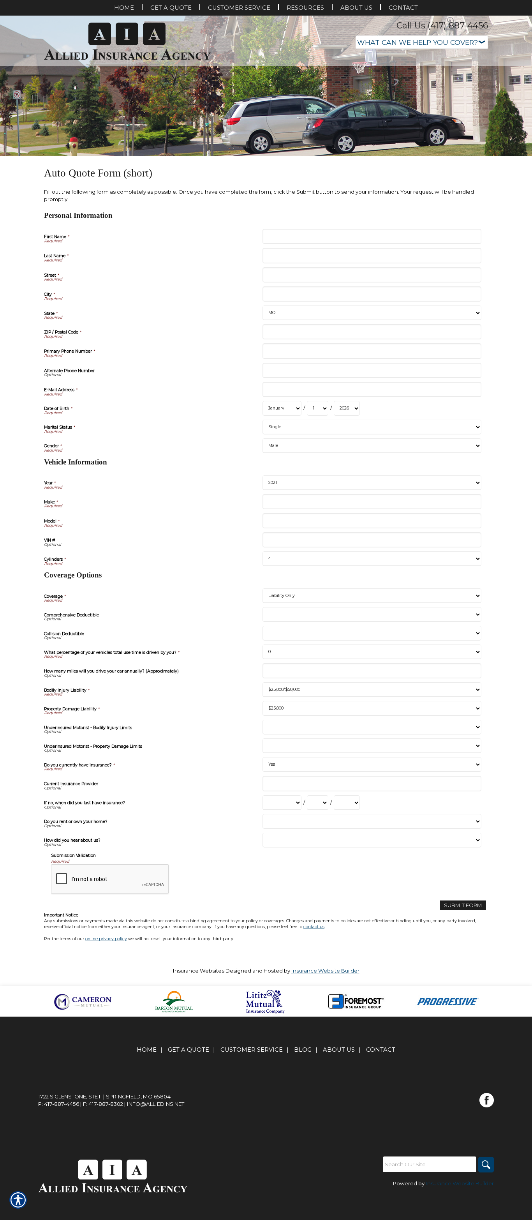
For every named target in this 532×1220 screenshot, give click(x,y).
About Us (339, 1049)
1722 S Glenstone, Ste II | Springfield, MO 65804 (104, 1096)
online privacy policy (106, 938)
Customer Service (251, 1049)
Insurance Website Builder (325, 971)
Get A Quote (188, 1049)
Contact (380, 1049)
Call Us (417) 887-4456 (442, 25)
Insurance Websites (198, 971)
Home (147, 1049)
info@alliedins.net (155, 1104)
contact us (313, 926)
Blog (303, 1049)
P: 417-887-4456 (58, 1104)
